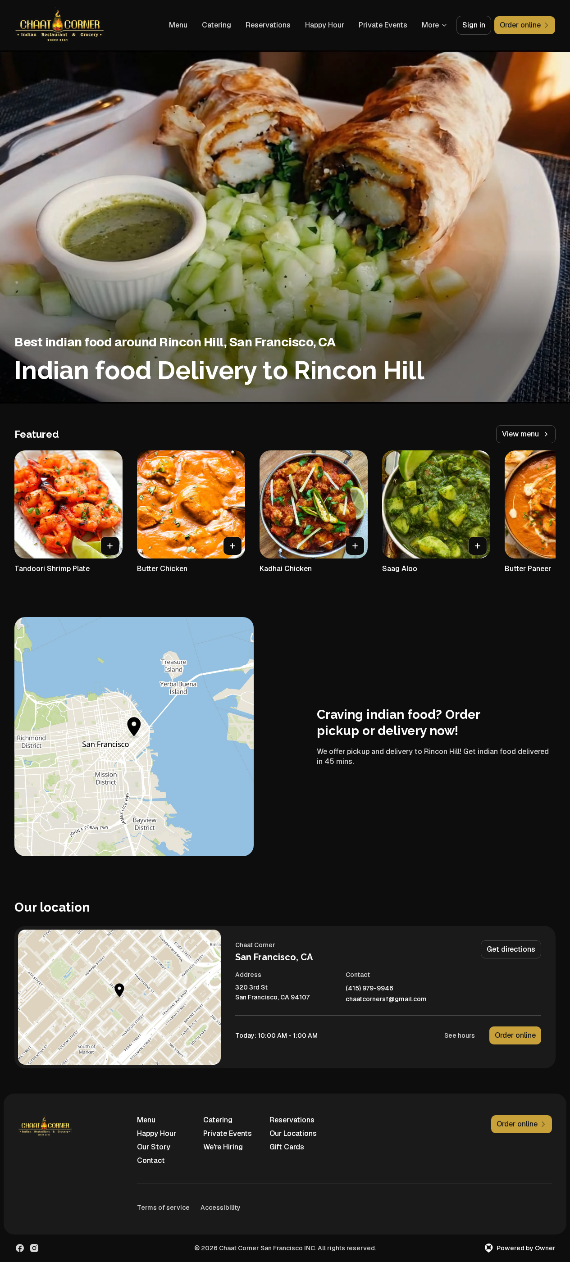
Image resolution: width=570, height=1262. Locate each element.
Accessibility (221, 1207)
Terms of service (163, 1207)
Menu (178, 25)
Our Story (153, 1147)
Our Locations (293, 1133)
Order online (515, 1035)
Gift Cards (286, 1147)
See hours (459, 1035)
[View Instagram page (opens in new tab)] (34, 1248)
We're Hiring (223, 1147)
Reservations (268, 25)
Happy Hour (324, 25)
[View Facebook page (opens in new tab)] (19, 1248)
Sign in (473, 25)
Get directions (511, 949)
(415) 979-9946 (369, 988)
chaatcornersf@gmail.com (386, 999)
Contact (151, 1160)
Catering (216, 25)
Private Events (383, 25)
